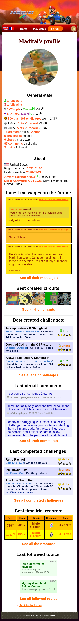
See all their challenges (38, 375)
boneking (16, 208)
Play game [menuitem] (39, 28)
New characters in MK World (53, 199)
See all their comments (38, 441)
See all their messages (39, 278)
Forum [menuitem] (55, 28)
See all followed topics (39, 599)
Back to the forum (30, 605)
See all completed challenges (38, 500)
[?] (33, 108)
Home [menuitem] (23, 28)
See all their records (38, 544)
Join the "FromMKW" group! (53, 229)
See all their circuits (38, 309)
